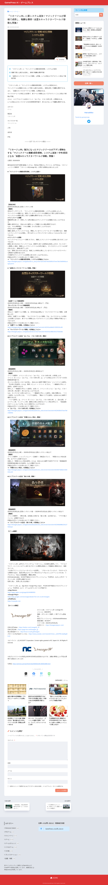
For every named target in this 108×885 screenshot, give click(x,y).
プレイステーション (13, 854)
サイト (10, 779)
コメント (11, 740)
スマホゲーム (11, 847)
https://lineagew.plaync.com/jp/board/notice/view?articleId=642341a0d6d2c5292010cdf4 (35, 327)
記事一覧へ (89, 83)
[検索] (101, 15)
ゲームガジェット (12, 843)
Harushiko (88, 112)
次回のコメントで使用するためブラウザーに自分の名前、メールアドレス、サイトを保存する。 (37, 786)
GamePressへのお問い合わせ (54, 828)
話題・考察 (10, 858)
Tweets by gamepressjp (82, 117)
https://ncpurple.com (14, 601)
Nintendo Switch (12, 828)
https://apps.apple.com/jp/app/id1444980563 (21, 592)
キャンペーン (11, 835)
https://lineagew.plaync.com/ (55, 625)
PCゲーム (9, 832)
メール (10, 771)
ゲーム (66, 680)
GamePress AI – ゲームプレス (19, 2)
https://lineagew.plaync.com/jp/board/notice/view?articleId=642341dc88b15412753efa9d (35, 331)
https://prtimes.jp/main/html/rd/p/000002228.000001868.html (31, 664)
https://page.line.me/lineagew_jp (28, 629)
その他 (9, 851)
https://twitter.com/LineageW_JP (29, 627)
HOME (55, 878)
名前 (9, 763)
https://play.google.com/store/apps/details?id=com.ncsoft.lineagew (28, 597)
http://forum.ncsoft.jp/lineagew (30, 632)
